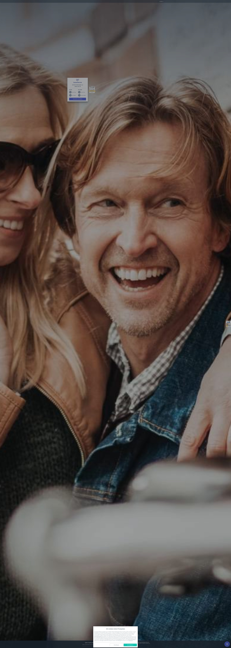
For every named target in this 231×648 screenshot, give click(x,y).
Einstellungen (119, 639)
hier (120, 640)
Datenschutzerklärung (98, 636)
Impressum (131, 640)
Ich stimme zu (130, 644)
